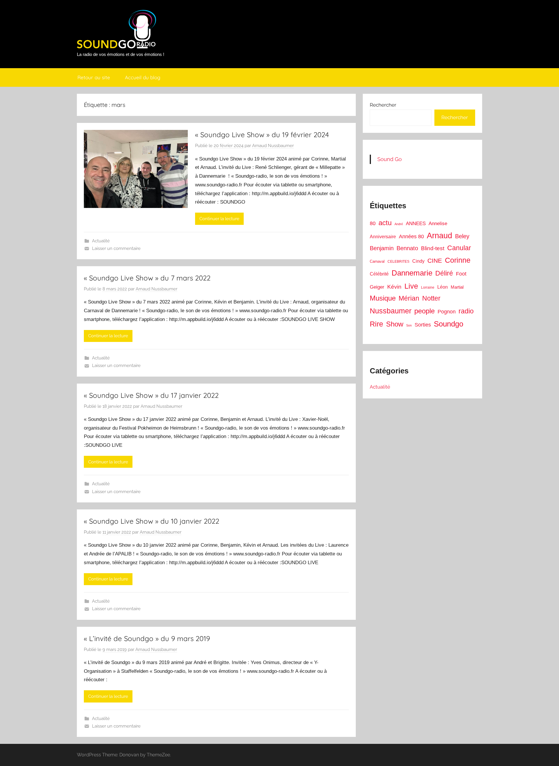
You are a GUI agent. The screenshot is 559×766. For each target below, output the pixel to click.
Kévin (394, 287)
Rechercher (383, 105)
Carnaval (377, 261)
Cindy (418, 261)
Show (394, 324)
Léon (442, 287)
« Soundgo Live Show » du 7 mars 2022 (147, 277)
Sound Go (389, 159)
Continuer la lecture (219, 218)
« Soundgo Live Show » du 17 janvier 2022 (151, 395)
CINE (434, 260)
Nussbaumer (390, 311)
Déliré (444, 273)
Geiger (377, 287)
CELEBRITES (398, 262)
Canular (459, 248)
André (399, 224)
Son (409, 325)
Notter (431, 298)
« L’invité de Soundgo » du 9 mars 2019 (147, 638)
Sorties (423, 325)
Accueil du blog (142, 77)
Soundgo (448, 324)
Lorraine (427, 287)
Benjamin (382, 248)
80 (373, 223)
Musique (383, 298)
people (424, 311)
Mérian (409, 298)
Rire (376, 324)
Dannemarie (412, 273)
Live (411, 286)
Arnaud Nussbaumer (273, 145)
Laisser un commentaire (116, 248)
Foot (461, 274)
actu (385, 223)
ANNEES (416, 223)
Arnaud (439, 235)
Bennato (407, 248)
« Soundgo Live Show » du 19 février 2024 (262, 134)
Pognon (447, 312)
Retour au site (93, 77)
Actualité (101, 240)
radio (466, 311)
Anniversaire (383, 236)
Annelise (438, 223)
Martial (457, 287)
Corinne (457, 260)
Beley (462, 236)
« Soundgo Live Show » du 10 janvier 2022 (151, 521)
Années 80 (411, 236)
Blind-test (432, 248)
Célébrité (379, 273)
